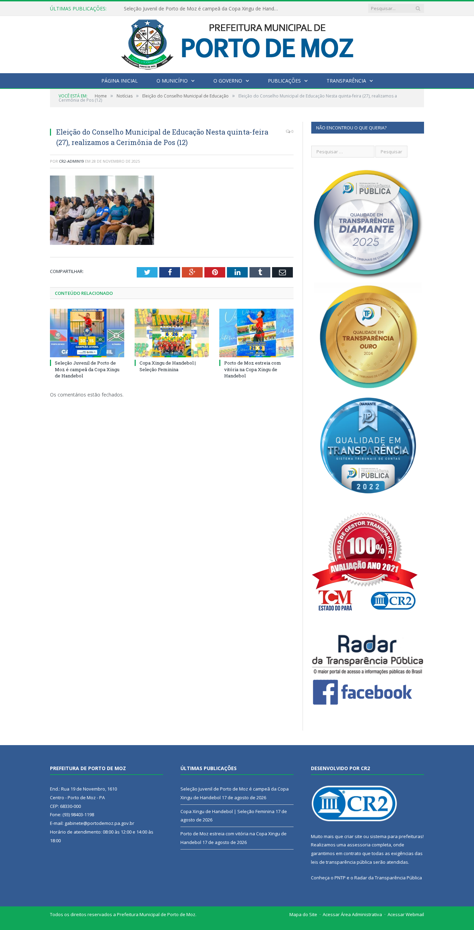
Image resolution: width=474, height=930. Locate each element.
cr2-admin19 (71, 161)
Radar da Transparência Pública (388, 877)
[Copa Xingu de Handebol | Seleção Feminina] (172, 333)
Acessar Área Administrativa (352, 914)
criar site (353, 836)
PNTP (340, 877)
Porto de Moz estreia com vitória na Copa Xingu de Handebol (252, 369)
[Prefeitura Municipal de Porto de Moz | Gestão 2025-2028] (237, 43)
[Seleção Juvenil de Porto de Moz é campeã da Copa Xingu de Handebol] (87, 333)
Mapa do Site (303, 914)
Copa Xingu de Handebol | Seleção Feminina (174, 9)
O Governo (227, 80)
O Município (172, 80)
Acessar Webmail (406, 914)
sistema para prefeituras (396, 836)
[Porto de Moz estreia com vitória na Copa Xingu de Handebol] (256, 333)
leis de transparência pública (341, 862)
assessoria (359, 845)
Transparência (346, 80)
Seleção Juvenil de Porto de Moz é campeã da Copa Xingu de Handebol (87, 369)
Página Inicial (119, 80)
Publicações (284, 80)
